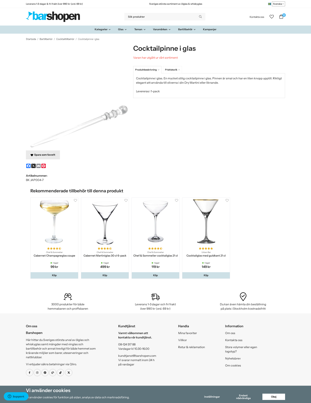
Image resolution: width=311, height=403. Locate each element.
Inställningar (212, 396)
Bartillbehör (185, 29)
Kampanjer (209, 29)
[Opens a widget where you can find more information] (16, 396)
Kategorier (101, 29)
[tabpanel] (209, 85)
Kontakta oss (257, 16)
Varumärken (160, 29)
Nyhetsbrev (233, 358)
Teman (138, 29)
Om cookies (233, 365)
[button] (54, 275)
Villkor (182, 340)
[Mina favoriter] (272, 17)
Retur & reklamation (191, 347)
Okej (273, 396)
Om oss (230, 333)
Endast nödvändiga (243, 397)
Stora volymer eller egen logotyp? (241, 349)
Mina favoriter (187, 333)
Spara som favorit (44, 154)
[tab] (148, 70)
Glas (120, 29)
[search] (200, 17)
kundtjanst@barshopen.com (137, 355)
